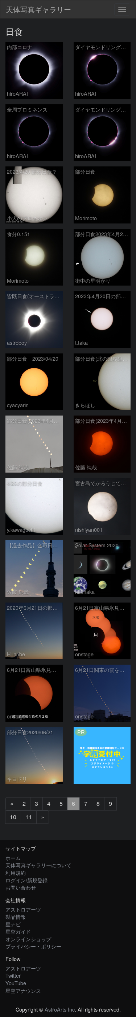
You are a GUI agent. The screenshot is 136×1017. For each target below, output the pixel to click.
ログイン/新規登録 (26, 880)
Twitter (13, 975)
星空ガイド (18, 931)
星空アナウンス (23, 990)
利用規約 (15, 872)
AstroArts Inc (60, 1009)
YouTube (15, 983)
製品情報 (15, 916)
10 (13, 817)
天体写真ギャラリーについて (38, 865)
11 (28, 817)
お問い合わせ (20, 887)
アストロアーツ (23, 909)
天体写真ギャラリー (38, 9)
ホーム (13, 857)
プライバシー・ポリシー (33, 946)
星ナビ (13, 924)
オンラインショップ (28, 939)
